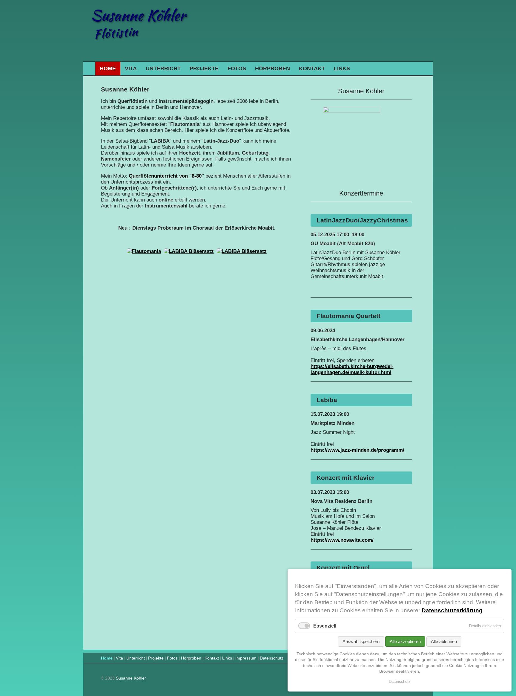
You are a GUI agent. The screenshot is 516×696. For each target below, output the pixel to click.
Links (342, 68)
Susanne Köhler (138, 15)
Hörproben (272, 68)
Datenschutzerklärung (452, 610)
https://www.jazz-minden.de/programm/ (357, 450)
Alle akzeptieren (405, 641)
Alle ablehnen (444, 641)
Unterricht (163, 68)
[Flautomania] (143, 251)
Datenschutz (271, 658)
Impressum (246, 658)
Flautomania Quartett (348, 315)
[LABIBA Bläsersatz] (188, 251)
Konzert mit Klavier (345, 477)
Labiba (327, 399)
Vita (131, 68)
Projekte (204, 68)
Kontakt (312, 68)
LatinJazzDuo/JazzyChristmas (362, 220)
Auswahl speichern (361, 641)
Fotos (237, 68)
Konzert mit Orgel (343, 567)
